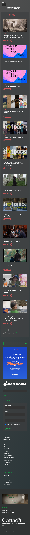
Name (7, 411)
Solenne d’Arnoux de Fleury (9, 486)
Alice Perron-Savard (7, 480)
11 (8, 333)
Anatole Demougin (7, 467)
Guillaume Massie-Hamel (8, 457)
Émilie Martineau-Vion (8, 477)
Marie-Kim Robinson (7, 482)
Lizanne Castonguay (7, 460)
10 (4, 333)
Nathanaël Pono (6, 441)
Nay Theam (5, 444)
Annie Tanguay (6, 439)
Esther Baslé (6, 453)
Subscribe (8, 428)
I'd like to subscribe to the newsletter (14, 424)
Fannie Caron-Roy (7, 479)
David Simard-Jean (7, 450)
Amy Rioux (5, 466)
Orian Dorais (6, 448)
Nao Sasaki (5, 446)
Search (24, 343)
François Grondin (7, 437)
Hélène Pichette (6, 475)
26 (13, 333)
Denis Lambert (6, 484)
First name (8, 405)
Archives (5, 388)
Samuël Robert (6, 462)
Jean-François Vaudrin (8, 455)
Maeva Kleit (5, 464)
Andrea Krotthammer (7, 442)
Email (7, 418)
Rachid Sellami (6, 459)
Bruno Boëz (5, 451)
